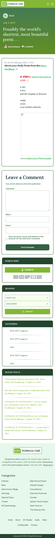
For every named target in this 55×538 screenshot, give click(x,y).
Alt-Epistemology (9, 506)
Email (9, 226)
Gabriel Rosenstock (41, 77)
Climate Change (36, 485)
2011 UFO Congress (19, 339)
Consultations (36, 489)
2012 (12, 347)
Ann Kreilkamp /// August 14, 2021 (25, 419)
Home (10, 520)
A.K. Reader (27, 520)
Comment (10, 189)
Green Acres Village (10, 489)
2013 (12, 364)
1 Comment (28, 46)
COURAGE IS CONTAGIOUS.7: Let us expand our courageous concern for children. (26, 403)
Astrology (5, 493)
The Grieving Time (37, 510)
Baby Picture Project (38, 481)
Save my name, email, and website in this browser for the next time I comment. (26, 238)
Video (44, 520)
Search (29, 311)
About (17, 520)
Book (4, 485)
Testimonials (22, 525)
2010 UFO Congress (19, 331)
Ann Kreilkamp (14, 47)
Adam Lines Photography (38, 158)
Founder (33, 497)
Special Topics (8, 497)
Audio (37, 520)
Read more (48, 465)
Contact (34, 525)
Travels (5, 502)
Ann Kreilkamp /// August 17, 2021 (26, 382)
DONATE (29, 270)
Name (9, 214)
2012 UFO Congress (19, 355)
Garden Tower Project (39, 502)
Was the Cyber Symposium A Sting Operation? (25, 390)
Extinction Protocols (38, 493)
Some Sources (36, 506)
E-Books (5, 481)
